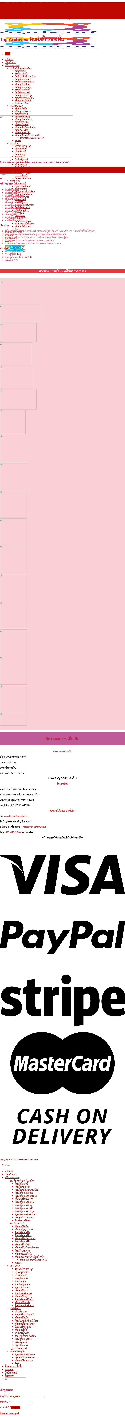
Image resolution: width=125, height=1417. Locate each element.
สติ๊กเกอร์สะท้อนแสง (23, 100)
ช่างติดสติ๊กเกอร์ (12, 220)
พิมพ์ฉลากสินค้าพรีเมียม (25, 191)
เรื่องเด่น (9, 259)
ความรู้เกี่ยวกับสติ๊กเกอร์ (16, 256)
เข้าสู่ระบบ (15, 1408)
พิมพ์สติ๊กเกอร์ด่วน (23, 1338)
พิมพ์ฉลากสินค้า (21, 73)
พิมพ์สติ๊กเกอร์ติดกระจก (24, 81)
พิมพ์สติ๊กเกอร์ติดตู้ (22, 89)
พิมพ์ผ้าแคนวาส (22, 1250)
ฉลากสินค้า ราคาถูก (24, 1268)
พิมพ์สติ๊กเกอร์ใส (21, 113)
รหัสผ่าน (5, 1401)
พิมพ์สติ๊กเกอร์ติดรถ (23, 79)
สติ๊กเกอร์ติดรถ (21, 164)
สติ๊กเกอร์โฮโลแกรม (23, 226)
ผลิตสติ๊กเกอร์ (21, 1341)
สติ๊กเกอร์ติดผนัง (22, 1302)
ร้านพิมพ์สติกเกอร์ (22, 167)
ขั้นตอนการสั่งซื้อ (13, 1366)
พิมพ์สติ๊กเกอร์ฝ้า (22, 1241)
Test (17, 229)
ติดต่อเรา (9, 1375)
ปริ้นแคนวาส (21, 1347)
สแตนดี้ (18, 1262)
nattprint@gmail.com (17, 815)
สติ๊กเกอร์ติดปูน (21, 170)
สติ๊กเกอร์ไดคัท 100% (25, 1238)
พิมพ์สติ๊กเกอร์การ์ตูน (23, 95)
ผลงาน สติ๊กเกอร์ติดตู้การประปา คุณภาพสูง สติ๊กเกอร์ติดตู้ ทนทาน (36, 233)
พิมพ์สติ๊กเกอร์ (20, 71)
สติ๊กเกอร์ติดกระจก (13, 214)
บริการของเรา (12, 65)
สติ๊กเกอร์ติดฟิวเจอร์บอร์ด (27, 1247)
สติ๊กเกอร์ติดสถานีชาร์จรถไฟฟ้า (29, 1256)
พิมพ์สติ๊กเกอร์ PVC (22, 92)
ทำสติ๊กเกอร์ (20, 1280)
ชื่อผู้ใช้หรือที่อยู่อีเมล (10, 1395)
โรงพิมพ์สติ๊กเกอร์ (23, 1326)
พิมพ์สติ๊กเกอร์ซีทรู (23, 1235)
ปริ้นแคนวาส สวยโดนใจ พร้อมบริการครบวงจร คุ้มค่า (30, 239)
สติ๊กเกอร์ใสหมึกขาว (23, 84)
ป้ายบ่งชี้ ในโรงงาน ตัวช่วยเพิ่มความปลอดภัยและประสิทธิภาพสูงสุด (36, 236)
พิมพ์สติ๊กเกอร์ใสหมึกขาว (16, 217)
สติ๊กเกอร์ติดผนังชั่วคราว (24, 223)
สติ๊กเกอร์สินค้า (21, 188)
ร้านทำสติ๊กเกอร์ (22, 1287)
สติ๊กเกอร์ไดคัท (21, 108)
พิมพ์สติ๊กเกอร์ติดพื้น (23, 87)
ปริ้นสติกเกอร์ (20, 183)
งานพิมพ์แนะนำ (16, 105)
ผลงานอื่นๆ (15, 1265)
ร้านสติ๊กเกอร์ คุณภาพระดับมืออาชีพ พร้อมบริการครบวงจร (33, 242)
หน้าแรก (9, 59)
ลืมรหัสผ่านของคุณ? (9, 1413)
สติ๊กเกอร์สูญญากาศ (23, 111)
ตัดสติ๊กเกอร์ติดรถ (22, 103)
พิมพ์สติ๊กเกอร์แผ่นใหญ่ (24, 97)
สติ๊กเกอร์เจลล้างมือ (23, 1253)
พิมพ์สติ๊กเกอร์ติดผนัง (23, 221)
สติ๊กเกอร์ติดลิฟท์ (22, 1244)
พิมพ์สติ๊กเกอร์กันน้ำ (23, 172)
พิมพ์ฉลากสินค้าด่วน (23, 178)
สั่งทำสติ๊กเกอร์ (21, 1344)
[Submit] (1, 178)
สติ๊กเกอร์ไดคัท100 (14, 201)
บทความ (9, 1369)
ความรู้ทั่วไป (11, 253)
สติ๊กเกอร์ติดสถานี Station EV (33, 1259)
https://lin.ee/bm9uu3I (34, 826)
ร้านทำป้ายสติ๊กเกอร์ (23, 186)
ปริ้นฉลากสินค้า (22, 1271)
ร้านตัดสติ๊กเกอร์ (21, 159)
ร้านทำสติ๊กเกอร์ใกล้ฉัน (25, 1335)
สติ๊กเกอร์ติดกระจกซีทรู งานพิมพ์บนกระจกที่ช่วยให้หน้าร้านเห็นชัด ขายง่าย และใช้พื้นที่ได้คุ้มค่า (50, 230)
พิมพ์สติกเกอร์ (21, 1277)
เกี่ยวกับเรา (10, 62)
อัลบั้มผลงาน (11, 1372)
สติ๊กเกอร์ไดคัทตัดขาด (23, 194)
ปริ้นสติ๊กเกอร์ (21, 1274)
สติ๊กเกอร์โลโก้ (20, 199)
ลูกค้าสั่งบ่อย (15, 180)
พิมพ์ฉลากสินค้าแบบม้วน (25, 76)
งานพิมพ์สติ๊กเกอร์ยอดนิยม (21, 68)
